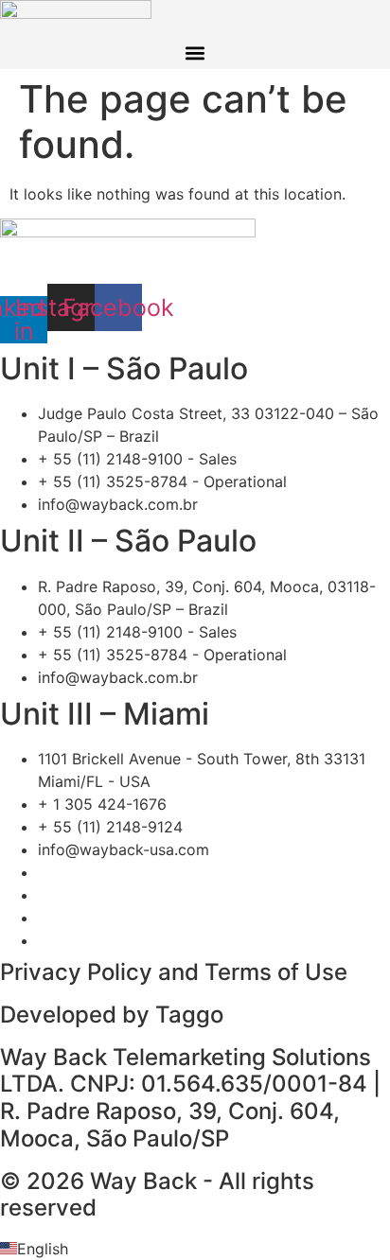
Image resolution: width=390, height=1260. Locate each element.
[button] (195, 53)
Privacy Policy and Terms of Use (173, 972)
